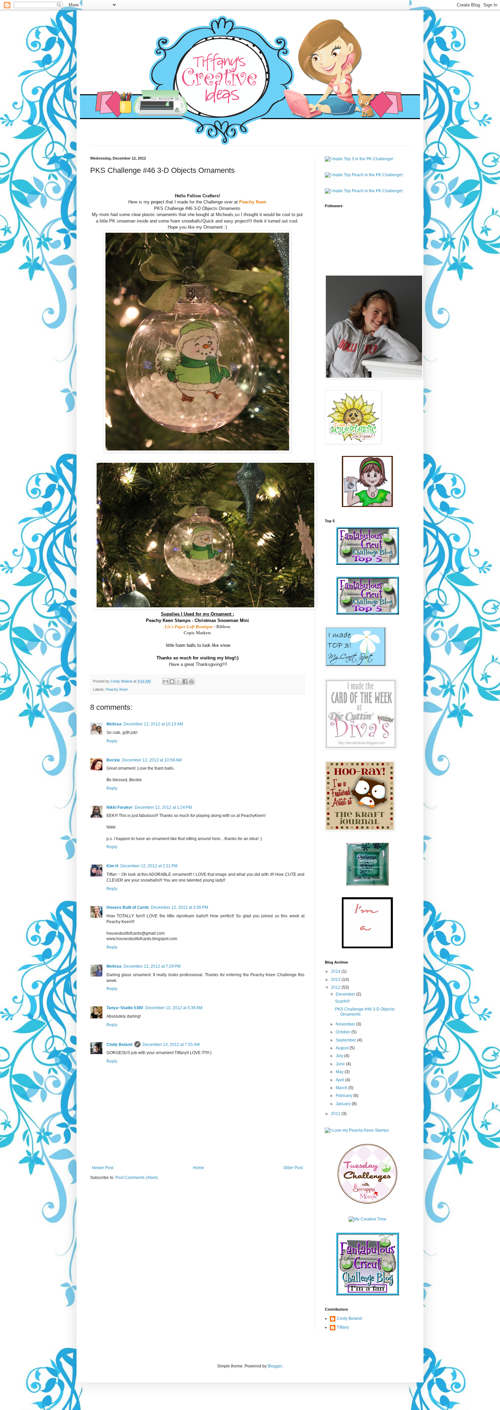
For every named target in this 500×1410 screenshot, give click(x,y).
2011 (336, 1113)
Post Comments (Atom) (136, 1177)
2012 (336, 987)
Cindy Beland (119, 1044)
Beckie (113, 760)
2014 (336, 971)
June (341, 1064)
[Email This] (165, 681)
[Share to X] (178, 681)
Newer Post (102, 1167)
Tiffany (343, 1327)
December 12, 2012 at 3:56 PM (179, 907)
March (342, 1087)
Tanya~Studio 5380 (124, 1007)
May (340, 1071)
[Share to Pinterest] (191, 681)
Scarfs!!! (342, 1001)
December (346, 994)
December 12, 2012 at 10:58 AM (152, 760)
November (346, 1024)
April (340, 1080)
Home (198, 1167)
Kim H (112, 866)
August (343, 1048)
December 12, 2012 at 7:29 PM (152, 966)
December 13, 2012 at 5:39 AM (173, 1007)
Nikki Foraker (119, 807)
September (346, 1040)
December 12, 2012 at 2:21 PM (149, 866)
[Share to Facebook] (185, 681)
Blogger (275, 1366)
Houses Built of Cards (127, 907)
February (344, 1095)
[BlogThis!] (172, 681)
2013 (336, 979)
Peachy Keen (117, 689)
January (344, 1103)
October (343, 1032)
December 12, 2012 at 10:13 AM (153, 724)
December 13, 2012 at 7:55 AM (171, 1044)
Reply (111, 741)
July (340, 1055)
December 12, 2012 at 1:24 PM (163, 807)
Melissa (113, 724)
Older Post (293, 1167)
